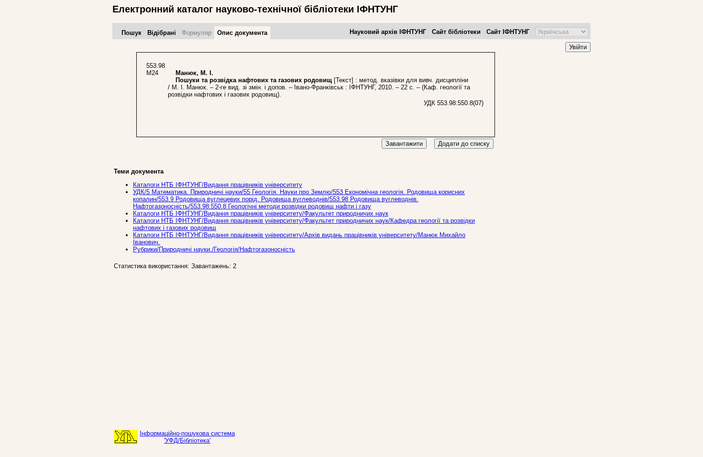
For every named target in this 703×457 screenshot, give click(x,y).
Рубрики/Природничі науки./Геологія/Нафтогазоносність (214, 249)
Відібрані (161, 32)
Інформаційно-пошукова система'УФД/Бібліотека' (187, 437)
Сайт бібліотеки (456, 31)
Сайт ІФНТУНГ (507, 31)
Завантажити (404, 143)
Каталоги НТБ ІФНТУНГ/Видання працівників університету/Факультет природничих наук (260, 213)
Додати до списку (464, 143)
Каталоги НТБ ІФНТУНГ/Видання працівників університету (217, 184)
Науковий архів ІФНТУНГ (388, 31)
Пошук (131, 32)
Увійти (578, 47)
